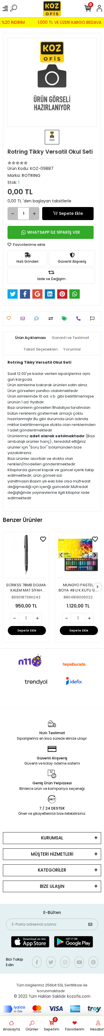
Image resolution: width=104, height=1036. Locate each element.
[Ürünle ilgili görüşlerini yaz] (38, 318)
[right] (98, 587)
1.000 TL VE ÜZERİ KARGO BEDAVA (70, 22)
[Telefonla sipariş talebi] (80, 318)
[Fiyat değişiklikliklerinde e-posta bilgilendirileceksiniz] (66, 318)
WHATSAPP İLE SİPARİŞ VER (53, 232)
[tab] (30, 338)
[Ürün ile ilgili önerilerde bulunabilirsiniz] (94, 318)
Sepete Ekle (71, 213)
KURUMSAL (52, 838)
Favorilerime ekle (28, 244)
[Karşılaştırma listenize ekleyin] (52, 318)
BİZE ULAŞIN (52, 886)
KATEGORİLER (52, 870)
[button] (61, 555)
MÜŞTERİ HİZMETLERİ (52, 854)
